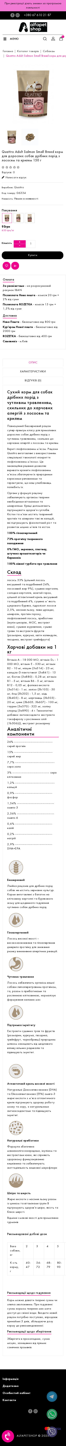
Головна (8, 51)
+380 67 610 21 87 (37, 15)
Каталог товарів (28, 51)
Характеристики (33, 371)
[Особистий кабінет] (53, 39)
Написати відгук (16, 177)
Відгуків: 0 (8, 172)
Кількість (7, 243)
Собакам (49, 51)
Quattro (19, 187)
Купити (32, 255)
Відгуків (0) (33, 380)
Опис (33, 362)
